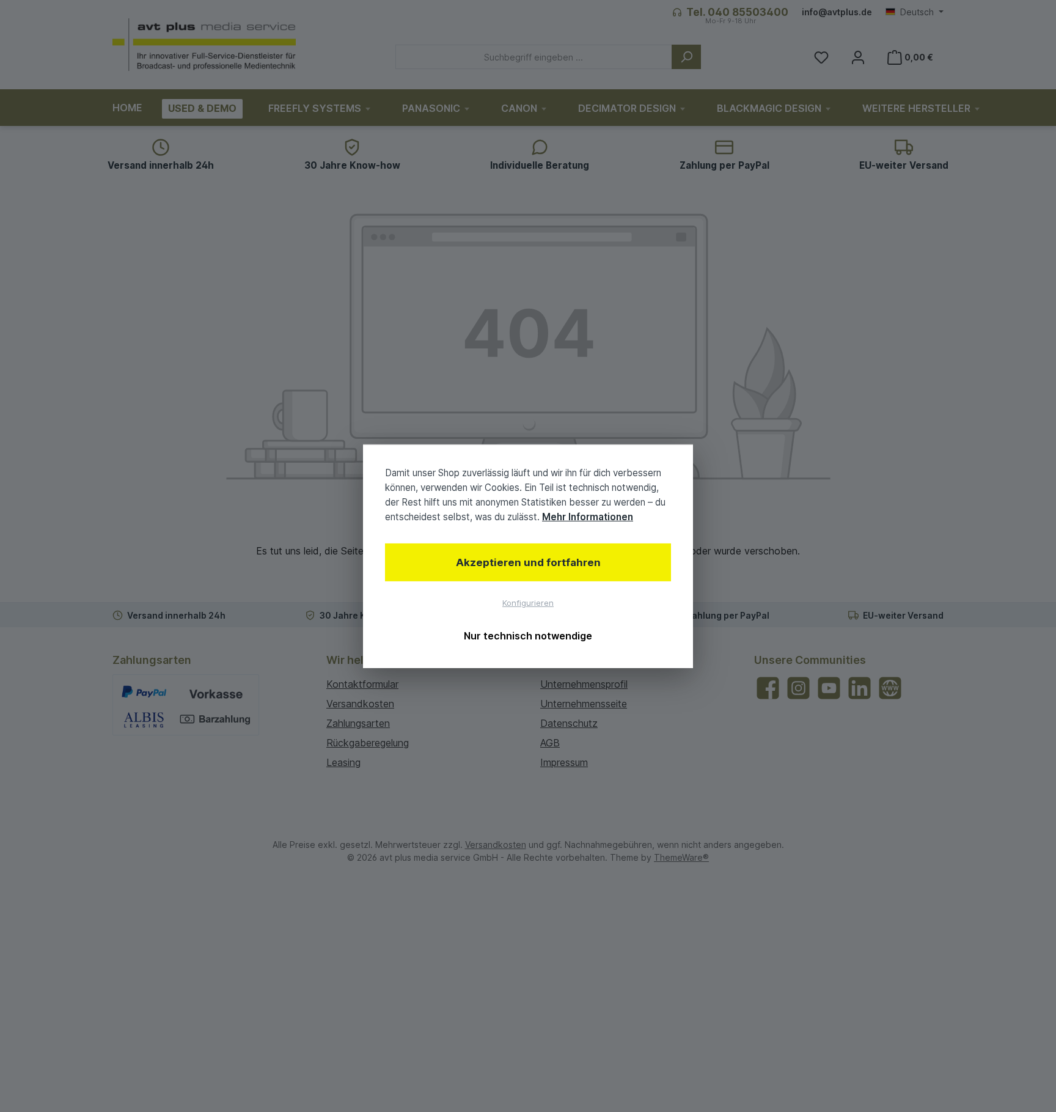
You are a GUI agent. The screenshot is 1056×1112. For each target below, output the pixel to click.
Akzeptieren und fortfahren (528, 562)
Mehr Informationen (587, 517)
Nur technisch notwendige (528, 636)
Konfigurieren (528, 603)
